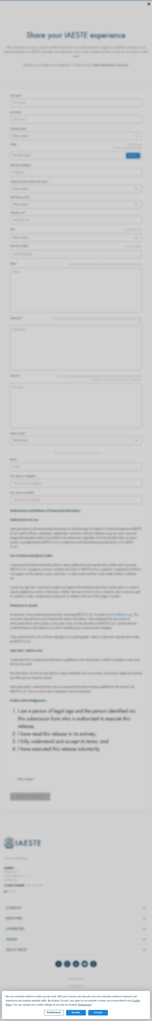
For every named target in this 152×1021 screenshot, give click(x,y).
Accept (98, 1012)
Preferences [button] (84, 1004)
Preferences (54, 1012)
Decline (76, 1012)
